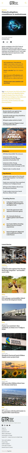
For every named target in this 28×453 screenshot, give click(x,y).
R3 (19, 100)
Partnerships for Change (7, 435)
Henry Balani (20, 97)
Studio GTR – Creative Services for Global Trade (12, 437)
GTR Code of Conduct (6, 445)
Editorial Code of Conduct (7, 447)
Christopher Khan (10, 95)
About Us (4, 428)
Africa (3, 294)
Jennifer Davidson (13, 100)
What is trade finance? (6, 433)
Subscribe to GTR (5, 431)
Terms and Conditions (6, 440)
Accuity (7, 91)
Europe (4, 379)
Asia (3, 407)
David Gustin (19, 95)
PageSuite (9, 451)
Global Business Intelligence (9, 97)
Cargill (3, 95)
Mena (3, 322)
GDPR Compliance (6, 443)
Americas (4, 10)
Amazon (11, 91)
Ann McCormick (18, 91)
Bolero (22, 93)
